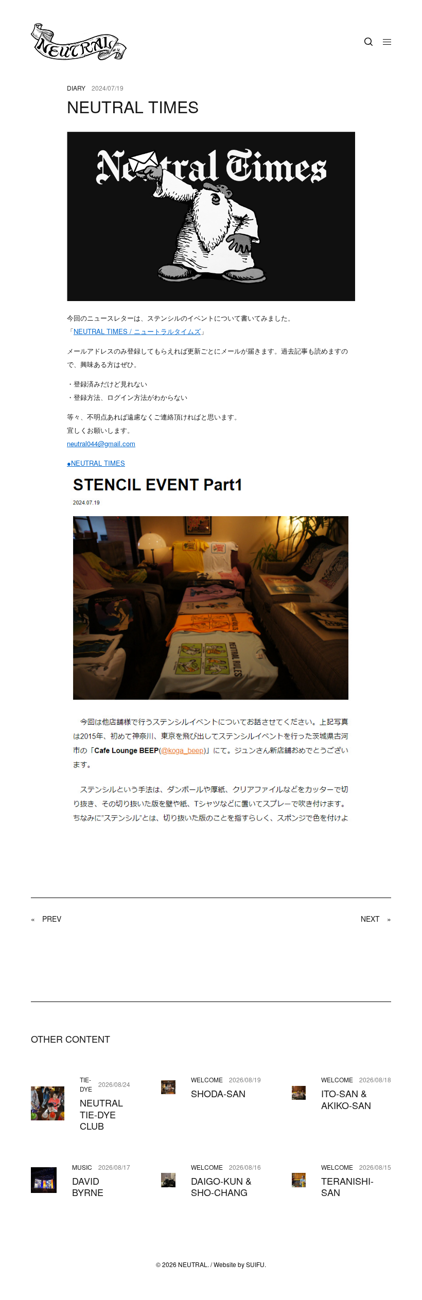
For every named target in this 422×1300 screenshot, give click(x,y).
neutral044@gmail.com (101, 443)
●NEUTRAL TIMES (96, 463)
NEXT (376, 918)
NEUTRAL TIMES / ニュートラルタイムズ (137, 331)
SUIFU (255, 1264)
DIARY (76, 88)
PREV (46, 918)
